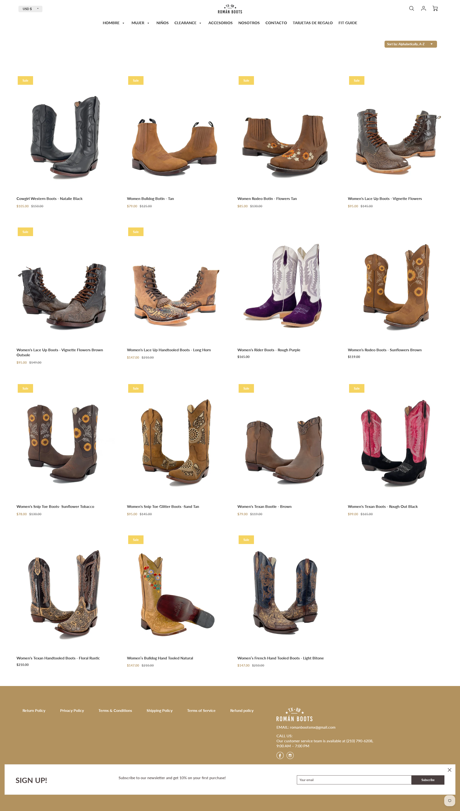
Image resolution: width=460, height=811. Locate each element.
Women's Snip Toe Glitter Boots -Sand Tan (163, 506)
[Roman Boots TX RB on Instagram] (290, 757)
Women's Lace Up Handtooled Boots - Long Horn (169, 349)
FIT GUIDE (348, 22)
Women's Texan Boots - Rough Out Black (383, 506)
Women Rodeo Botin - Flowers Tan (267, 198)
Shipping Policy (159, 710)
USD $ (27, 9)
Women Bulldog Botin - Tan (150, 198)
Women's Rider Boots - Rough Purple (268, 349)
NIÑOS (162, 22)
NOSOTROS (249, 22)
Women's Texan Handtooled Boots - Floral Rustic (58, 658)
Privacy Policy (72, 710)
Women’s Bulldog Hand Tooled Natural (160, 658)
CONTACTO (276, 22)
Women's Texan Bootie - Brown (264, 506)
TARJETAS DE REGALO (313, 22)
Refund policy (241, 710)
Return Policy (34, 710)
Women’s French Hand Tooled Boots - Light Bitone (280, 658)
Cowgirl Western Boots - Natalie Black (50, 198)
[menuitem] (114, 23)
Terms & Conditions (115, 710)
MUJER (138, 22)
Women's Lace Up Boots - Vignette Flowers (385, 198)
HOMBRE (112, 22)
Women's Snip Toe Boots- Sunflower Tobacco (55, 506)
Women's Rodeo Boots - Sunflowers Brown (385, 349)
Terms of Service (201, 710)
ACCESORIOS (220, 22)
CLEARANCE (185, 22)
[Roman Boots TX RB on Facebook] (280, 757)
